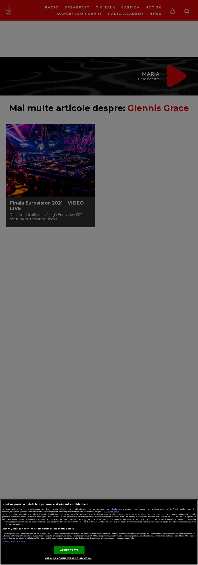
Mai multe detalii (111, 512)
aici (85, 519)
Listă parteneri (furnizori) (14, 541)
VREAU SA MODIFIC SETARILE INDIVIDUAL (68, 558)
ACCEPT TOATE (69, 550)
